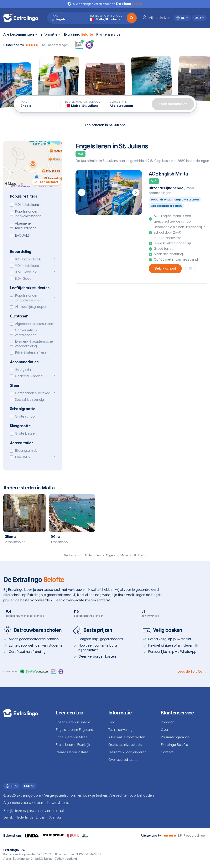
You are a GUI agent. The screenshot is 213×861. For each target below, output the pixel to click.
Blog (111, 722)
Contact (167, 752)
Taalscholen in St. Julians (105, 125)
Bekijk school (165, 268)
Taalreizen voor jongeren (127, 752)
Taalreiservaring (120, 730)
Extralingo (78, 34)
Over (164, 730)
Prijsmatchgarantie (175, 737)
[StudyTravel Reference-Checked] (89, 45)
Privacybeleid (58, 802)
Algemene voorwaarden (23, 802)
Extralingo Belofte (174, 745)
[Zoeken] (132, 18)
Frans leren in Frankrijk (73, 745)
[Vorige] (81, 192)
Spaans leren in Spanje (73, 722)
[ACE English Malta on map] (190, 268)
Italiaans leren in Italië (72, 752)
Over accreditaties (122, 760)
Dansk (8, 817)
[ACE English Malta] (109, 192)
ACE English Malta (168, 174)
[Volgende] (136, 192)
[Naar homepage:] (26, 713)
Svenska (55, 817)
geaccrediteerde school (172, 221)
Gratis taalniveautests (125, 745)
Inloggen (167, 722)
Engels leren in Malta (71, 737)
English (41, 817)
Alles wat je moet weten (126, 737)
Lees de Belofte (192, 671)
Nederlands (24, 817)
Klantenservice (108, 34)
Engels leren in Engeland (74, 730)
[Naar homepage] (22, 18)
